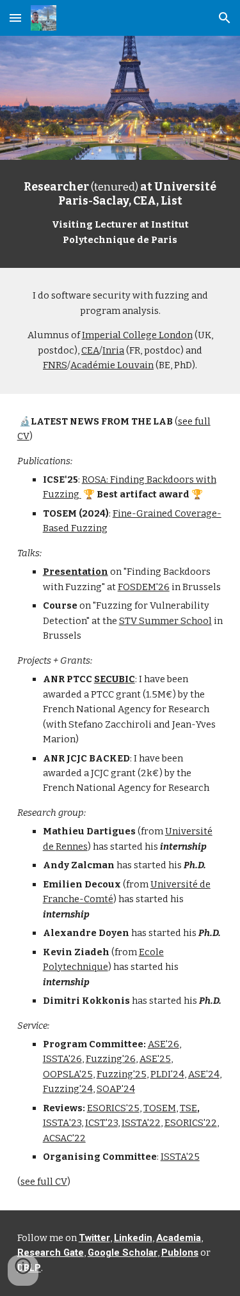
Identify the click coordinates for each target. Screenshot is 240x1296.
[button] (15, 17)
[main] (120, 214)
